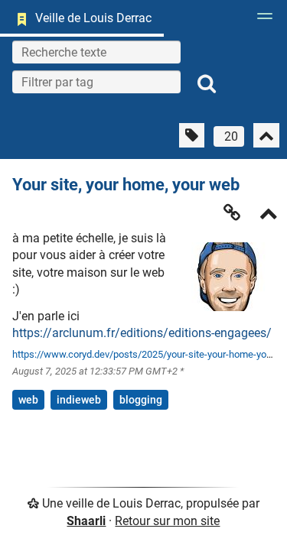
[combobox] (96, 81)
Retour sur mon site (167, 521)
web (28, 400)
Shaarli (86, 521)
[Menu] (261, 20)
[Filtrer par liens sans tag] (191, 135)
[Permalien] (232, 212)
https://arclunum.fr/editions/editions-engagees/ (142, 333)
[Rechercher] (206, 84)
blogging (140, 400)
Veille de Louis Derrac (93, 18)
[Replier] (268, 215)
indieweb (79, 400)
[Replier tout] (266, 135)
